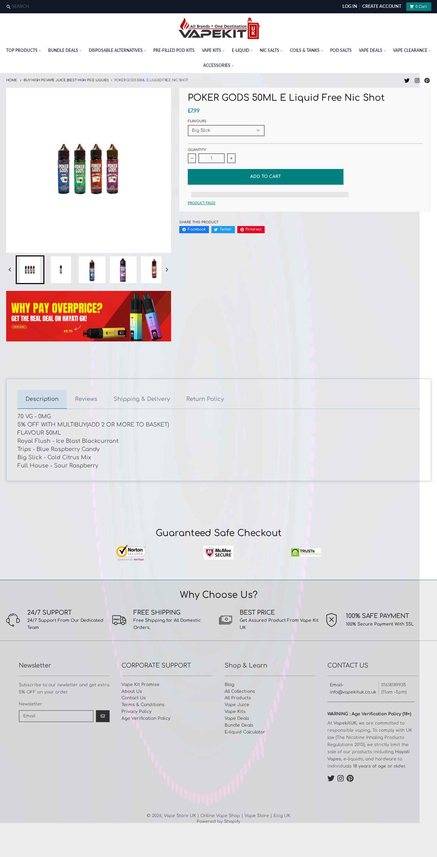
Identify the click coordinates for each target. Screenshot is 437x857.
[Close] (431, 7)
